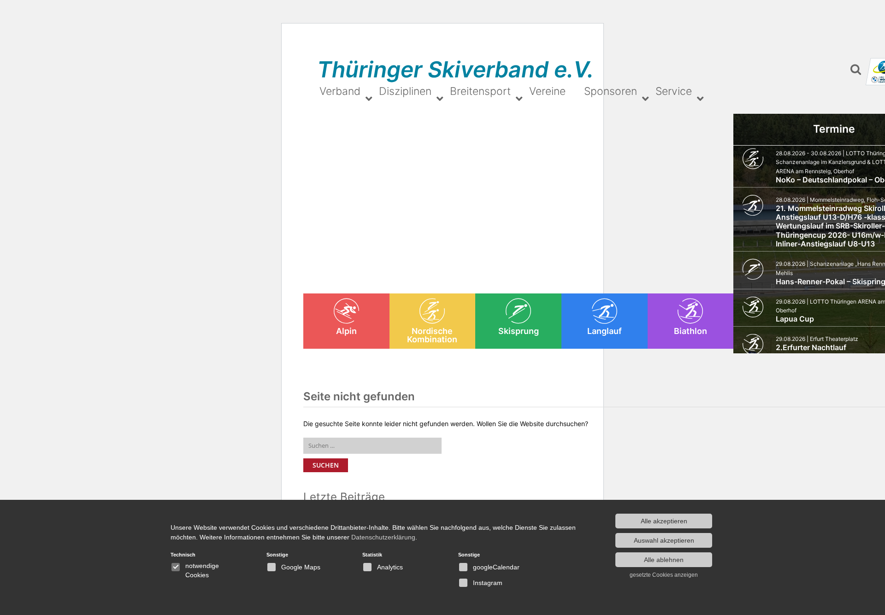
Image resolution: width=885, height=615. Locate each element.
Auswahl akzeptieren (664, 540)
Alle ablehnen (664, 559)
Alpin (346, 331)
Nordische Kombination (432, 335)
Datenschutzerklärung (383, 537)
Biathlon (690, 331)
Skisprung (518, 331)
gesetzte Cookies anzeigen (664, 575)
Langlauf (604, 331)
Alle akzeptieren (664, 521)
